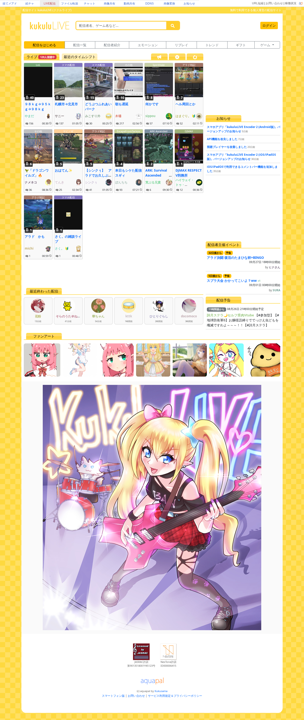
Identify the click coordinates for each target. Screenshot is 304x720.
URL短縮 (258, 3)
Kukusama (161, 691)
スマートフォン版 (113, 696)
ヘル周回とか (185, 104)
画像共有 (109, 3)
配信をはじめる (44, 45)
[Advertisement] (113, 273)
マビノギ (68, 131)
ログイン (269, 25)
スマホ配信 (68, 65)
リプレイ (181, 45)
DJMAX (189, 131)
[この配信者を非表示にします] (50, 123)
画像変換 (169, 3)
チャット (89, 3)
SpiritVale (159, 65)
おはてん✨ (63, 170)
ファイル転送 (69, 3)
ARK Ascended (158, 131)
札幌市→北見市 (66, 104)
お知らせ (189, 3)
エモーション (148, 45)
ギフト (241, 45)
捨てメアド (10, 3)
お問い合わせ (274, 3)
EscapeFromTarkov (128, 131)
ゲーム (265, 45)
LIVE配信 (50, 3)
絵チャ (29, 3)
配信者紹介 (112, 45)
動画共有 (129, 3)
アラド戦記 (188, 65)
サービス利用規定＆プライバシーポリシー (175, 696)
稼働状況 (290, 3)
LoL (38, 65)
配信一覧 (79, 45)
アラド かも (35, 236)
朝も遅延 (121, 104)
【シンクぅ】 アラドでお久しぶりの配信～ (98, 175)
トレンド (212, 45)
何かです (152, 104)
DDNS (149, 3)
